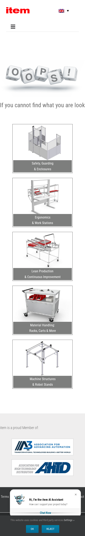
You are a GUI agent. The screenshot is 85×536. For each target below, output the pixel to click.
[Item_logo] (18, 9)
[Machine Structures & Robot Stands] (42, 342)
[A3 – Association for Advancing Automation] (42, 440)
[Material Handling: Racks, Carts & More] (42, 288)
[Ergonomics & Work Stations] (42, 180)
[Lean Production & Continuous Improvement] (42, 234)
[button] (61, 11)
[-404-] (42, 61)
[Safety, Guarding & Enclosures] (42, 126)
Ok (32, 528)
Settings (68, 520)
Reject (50, 528)
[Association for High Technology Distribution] (42, 461)
